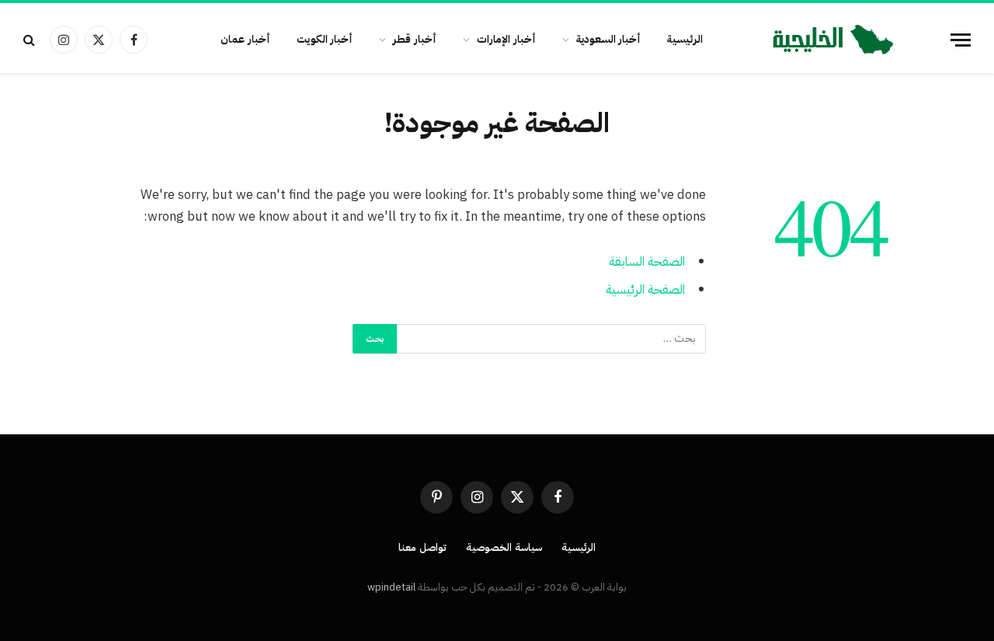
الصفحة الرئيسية (645, 289)
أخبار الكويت (325, 39)
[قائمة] (961, 40)
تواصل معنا (422, 547)
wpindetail (391, 587)
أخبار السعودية (608, 39)
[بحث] (30, 40)
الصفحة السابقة (647, 261)
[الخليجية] (833, 39)
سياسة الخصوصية (504, 547)
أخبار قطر (414, 39)
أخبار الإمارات (506, 39)
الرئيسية (685, 39)
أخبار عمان (245, 39)
